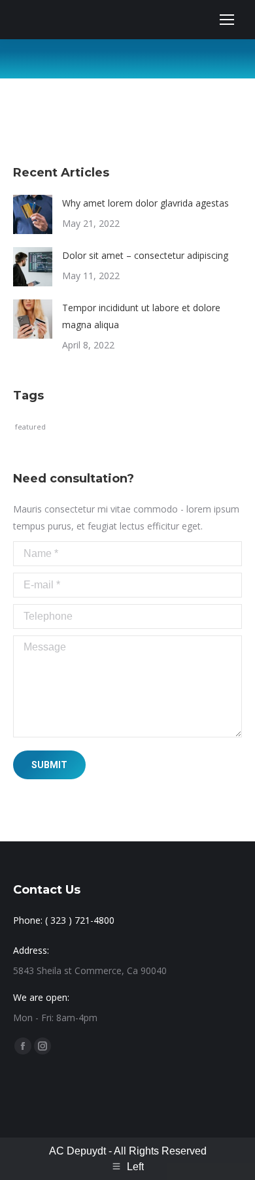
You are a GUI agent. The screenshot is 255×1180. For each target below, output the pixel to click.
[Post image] (32, 214)
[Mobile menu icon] (227, 19)
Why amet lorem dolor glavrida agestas (145, 203)
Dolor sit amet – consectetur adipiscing (145, 255)
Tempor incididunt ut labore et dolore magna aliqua (141, 316)
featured (30, 426)
